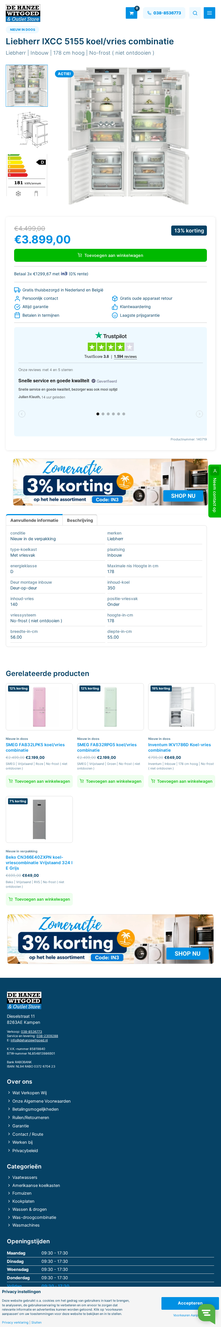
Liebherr (115, 538)
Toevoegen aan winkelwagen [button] (42, 781)
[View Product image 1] (27, 85)
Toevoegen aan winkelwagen (113, 255)
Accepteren (190, 1303)
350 (111, 588)
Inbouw (114, 555)
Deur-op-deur (23, 588)
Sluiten (36, 1322)
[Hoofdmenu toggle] (209, 13)
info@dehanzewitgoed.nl (29, 1040)
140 (14, 604)
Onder (113, 604)
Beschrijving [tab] (80, 520)
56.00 (16, 637)
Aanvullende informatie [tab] (34, 520)
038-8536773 (31, 1032)
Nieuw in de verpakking (33, 538)
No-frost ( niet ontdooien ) (36, 620)
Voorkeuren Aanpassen (190, 1315)
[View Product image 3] (27, 175)
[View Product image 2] (27, 130)
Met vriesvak (22, 555)
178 (110, 571)
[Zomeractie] (110, 482)
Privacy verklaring (15, 1322)
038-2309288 (47, 1036)
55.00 (113, 637)
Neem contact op (214, 495)
